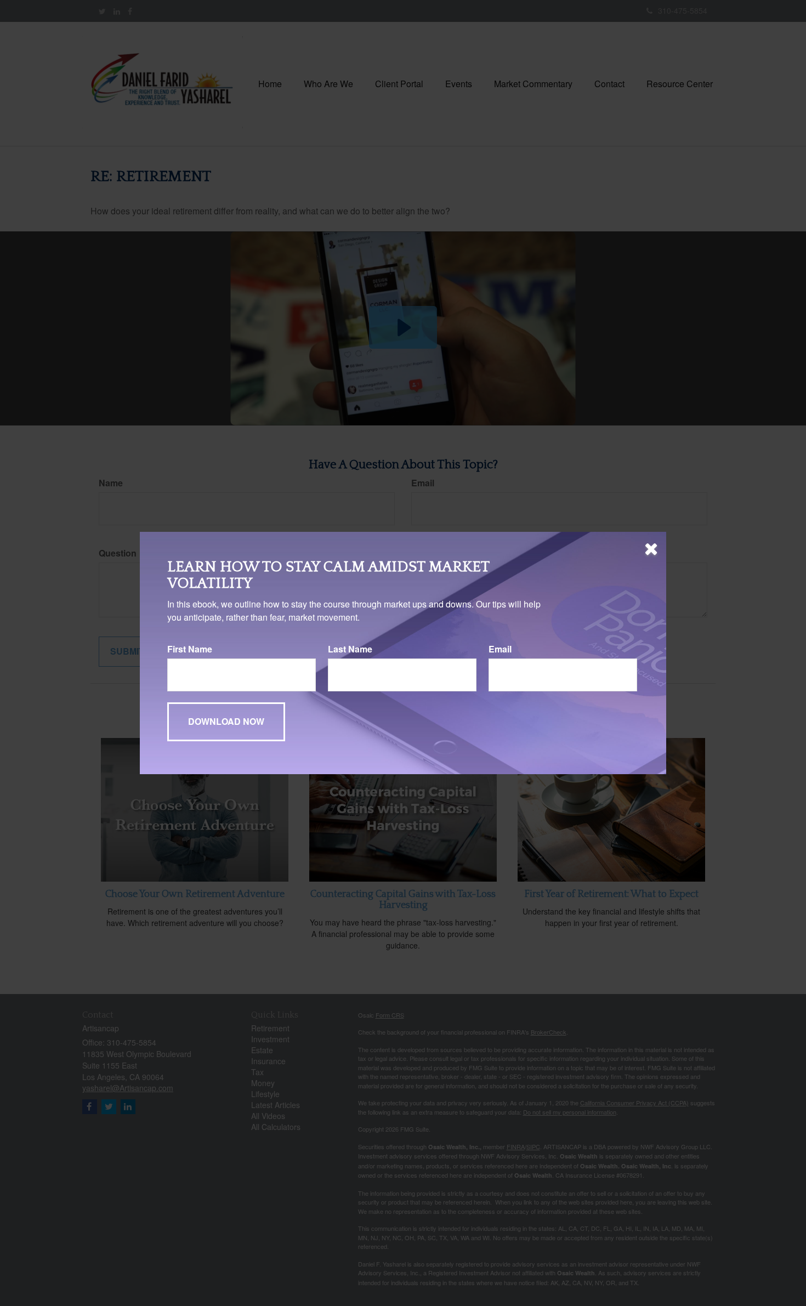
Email (500, 649)
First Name (189, 649)
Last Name (350, 649)
